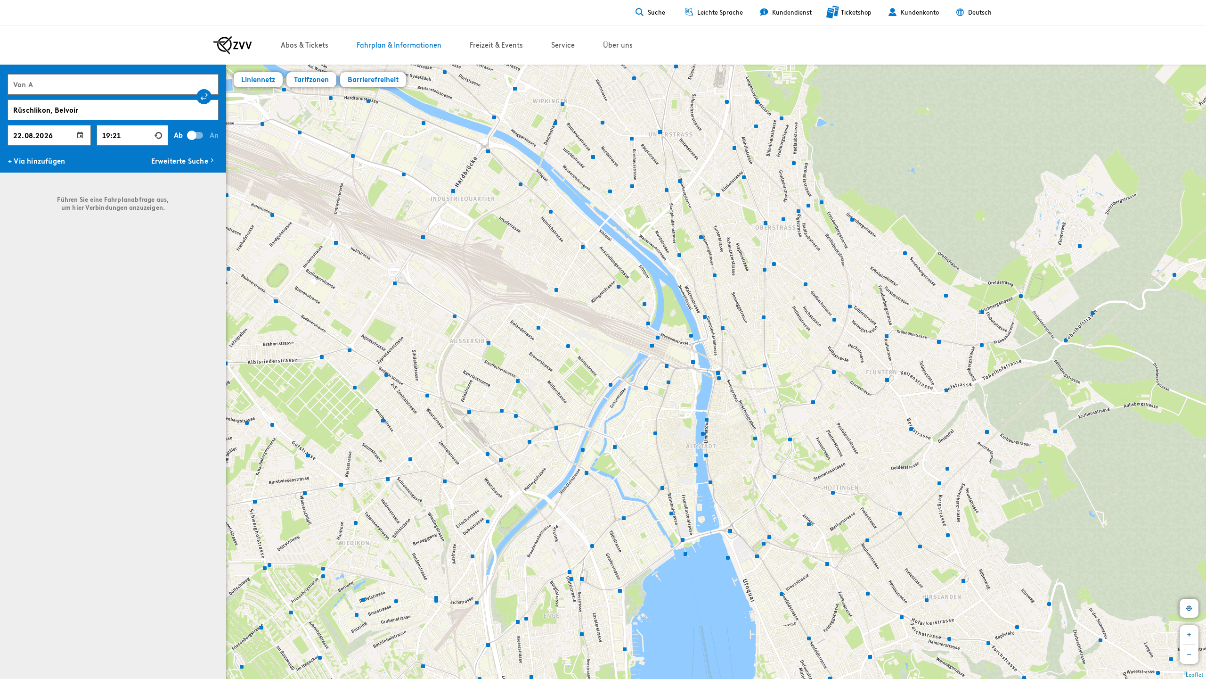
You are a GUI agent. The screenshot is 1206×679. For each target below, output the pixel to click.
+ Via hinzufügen (36, 161)
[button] (226, 362)
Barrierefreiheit (373, 79)
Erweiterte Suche (179, 161)
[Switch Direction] (204, 96)
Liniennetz (258, 79)
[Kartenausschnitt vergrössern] (1189, 634)
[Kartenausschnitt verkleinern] (1189, 654)
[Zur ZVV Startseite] (232, 45)
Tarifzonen (311, 79)
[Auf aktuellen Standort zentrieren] (1189, 608)
